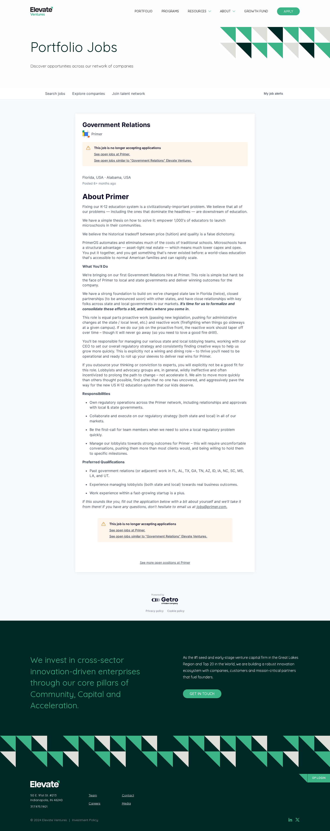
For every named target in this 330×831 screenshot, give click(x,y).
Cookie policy (176, 611)
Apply (288, 11)
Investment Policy (85, 820)
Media (126, 803)
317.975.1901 (39, 806)
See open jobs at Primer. (112, 154)
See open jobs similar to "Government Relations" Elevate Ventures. (143, 160)
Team (93, 795)
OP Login (319, 778)
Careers (94, 803)
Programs (170, 11)
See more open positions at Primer (165, 562)
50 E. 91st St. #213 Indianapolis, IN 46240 (46, 797)
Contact (128, 795)
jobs (55, 93)
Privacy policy (155, 611)
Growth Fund (256, 11)
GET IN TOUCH (202, 693)
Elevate (41, 11)
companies (88, 93)
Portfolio (144, 11)
